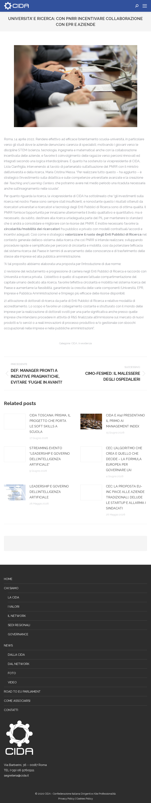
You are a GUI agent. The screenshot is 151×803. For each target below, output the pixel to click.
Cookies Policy (84, 798)
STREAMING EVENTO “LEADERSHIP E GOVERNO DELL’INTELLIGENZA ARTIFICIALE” (49, 456)
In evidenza (85, 343)
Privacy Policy (66, 798)
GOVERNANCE (18, 634)
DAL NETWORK (18, 664)
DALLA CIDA (16, 654)
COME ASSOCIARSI (17, 701)
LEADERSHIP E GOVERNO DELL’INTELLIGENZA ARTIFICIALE (49, 491)
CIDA (74, 343)
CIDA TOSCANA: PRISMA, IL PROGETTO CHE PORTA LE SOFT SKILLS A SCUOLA (50, 423)
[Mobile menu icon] (144, 6)
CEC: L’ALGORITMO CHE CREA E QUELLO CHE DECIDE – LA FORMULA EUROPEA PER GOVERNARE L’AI (124, 459)
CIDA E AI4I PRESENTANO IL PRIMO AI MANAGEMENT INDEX (125, 420)
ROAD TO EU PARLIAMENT (22, 691)
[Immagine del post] (15, 421)
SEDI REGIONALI (19, 625)
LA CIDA (13, 597)
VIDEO (12, 682)
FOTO (12, 673)
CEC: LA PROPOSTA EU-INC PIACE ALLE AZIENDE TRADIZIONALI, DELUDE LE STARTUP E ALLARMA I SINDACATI (126, 497)
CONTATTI (11, 710)
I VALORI (13, 606)
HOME (8, 579)
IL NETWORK (17, 616)
